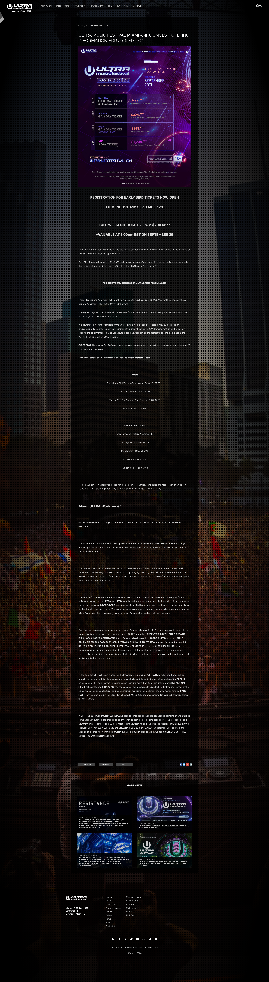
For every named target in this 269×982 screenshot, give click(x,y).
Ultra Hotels (111, 904)
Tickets (109, 900)
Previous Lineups (113, 908)
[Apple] (156, 939)
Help (118, 6)
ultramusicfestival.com (139, 357)
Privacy (130, 953)
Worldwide (137, 6)
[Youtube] (137, 939)
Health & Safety (96, 6)
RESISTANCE (132, 904)
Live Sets (110, 911)
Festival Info (46, 6)
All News (105, 764)
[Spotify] (150, 939)
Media (109, 6)
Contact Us (111, 926)
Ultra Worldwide (133, 897)
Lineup (109, 897)
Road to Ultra (132, 900)
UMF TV (130, 911)
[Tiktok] (131, 939)
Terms (139, 953)
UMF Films (131, 908)
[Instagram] (119, 939)
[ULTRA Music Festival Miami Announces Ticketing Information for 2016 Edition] (134, 186)
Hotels (58, 6)
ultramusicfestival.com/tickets (108, 266)
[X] (125, 939)
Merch (67, 6)
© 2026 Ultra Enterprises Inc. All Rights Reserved (134, 947)
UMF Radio (131, 915)
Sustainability (79, 6)
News (108, 919)
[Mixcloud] (144, 939)
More (126, 6)
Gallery (109, 915)
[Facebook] (113, 939)
